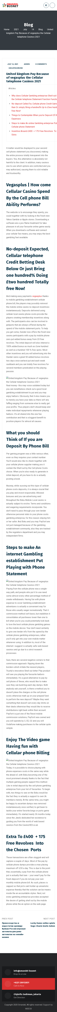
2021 (16, 29)
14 (33, 29)
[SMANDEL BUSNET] (10, 5)
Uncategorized (16, 68)
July (25, 29)
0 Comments (41, 64)
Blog (40, 29)
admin (27, 64)
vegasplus (37, 296)
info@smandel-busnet (25, 971)
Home (6, 29)
